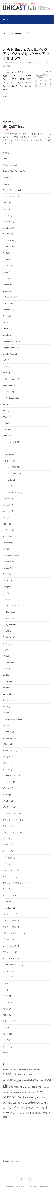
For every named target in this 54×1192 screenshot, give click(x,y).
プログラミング (9, 946)
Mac (15, 1087)
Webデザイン (8, 750)
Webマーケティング (13, 964)
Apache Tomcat (9, 196)
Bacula (6, 203)
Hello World (34, 1080)
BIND (12, 486)
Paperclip (7, 543)
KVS (5, 423)
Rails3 (5, 581)
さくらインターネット (12, 820)
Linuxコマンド (11, 442)
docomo (6, 278)
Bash (24, 1070)
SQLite (6, 669)
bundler (29, 1070)
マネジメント (8, 952)
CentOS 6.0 (9, 241)
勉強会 (5, 1009)
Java (5, 373)
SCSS (7, 266)
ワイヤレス (7, 990)
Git (4, 322)
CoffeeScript (11, 398)
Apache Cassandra (11, 190)
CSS (5, 259)
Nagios (6, 524)
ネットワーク (12, 473)
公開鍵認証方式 (39, 1113)
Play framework (11, 379)
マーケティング (9, 958)
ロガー (5, 983)
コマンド (8, 461)
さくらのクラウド (10, 813)
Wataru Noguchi (28, 63)
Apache (6, 184)
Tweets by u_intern (11, 1161)
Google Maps (8, 354)
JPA (4, 410)
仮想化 (5, 996)
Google (6, 335)
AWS (19, 1070)
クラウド (6, 845)
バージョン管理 (9, 920)
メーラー (6, 971)
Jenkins (6, 404)
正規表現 (6, 1040)
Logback (6, 499)
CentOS (6, 234)
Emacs (6, 291)
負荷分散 (8, 858)
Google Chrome (9, 347)
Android (6, 178)
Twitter (5, 706)
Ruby (5, 599)
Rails (5, 574)
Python (6, 568)
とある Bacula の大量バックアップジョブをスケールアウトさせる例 (26, 53)
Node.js (8, 392)
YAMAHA (8, 902)
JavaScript (7, 385)
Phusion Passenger (11, 555)
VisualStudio (8, 738)
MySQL (6, 518)
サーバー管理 (10, 467)
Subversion (7, 681)
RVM (7, 631)
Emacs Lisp (10, 297)
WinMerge (7, 795)
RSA (33, 1092)
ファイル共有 (13, 492)
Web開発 (6, 763)
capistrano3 (8, 228)
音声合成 (6, 1053)
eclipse (6, 285)
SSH (5, 675)
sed (31, 1098)
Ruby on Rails (10, 606)
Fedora (6, 316)
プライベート (8, 939)
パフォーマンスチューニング (15, 933)
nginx (28, 1087)
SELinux (8, 455)
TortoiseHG (7, 700)
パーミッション (18, 1113)
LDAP (5, 429)
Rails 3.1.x (10, 612)
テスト (5, 889)
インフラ (6, 839)
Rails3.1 (28, 1093)
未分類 (5, 1034)
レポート (6, 977)
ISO (4, 360)
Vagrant (6, 725)
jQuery (5, 417)
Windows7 (7, 788)
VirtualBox (7, 732)
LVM (6, 448)
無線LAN (8, 908)
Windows (6, 769)
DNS (10, 480)
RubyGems (7, 637)
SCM (5, 643)
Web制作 (6, 757)
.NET (5, 159)
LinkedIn (8, 662)
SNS (5, 656)
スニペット (7, 864)
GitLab (5, 329)
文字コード (7, 1021)
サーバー (6, 851)
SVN (5, 687)
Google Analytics (10, 341)
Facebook (7, 310)
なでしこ (6, 826)
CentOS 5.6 (22, 1075)
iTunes (5, 366)
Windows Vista (11, 776)
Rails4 (9, 618)
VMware (6, 744)
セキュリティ (8, 876)
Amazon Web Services (12, 171)
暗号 (5, 1027)
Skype (5, 650)
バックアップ (8, 914)
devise (5, 272)
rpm (4, 593)
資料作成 (6, 1046)
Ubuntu (6, 713)
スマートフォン (9, 870)
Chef (5, 253)
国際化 (5, 1015)
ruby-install (9, 624)
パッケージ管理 (9, 927)
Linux (5, 436)
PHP (5, 549)
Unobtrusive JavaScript (12, 719)
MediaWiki (7, 505)
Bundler (6, 215)
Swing (5, 694)
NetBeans (7, 530)
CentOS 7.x (9, 247)
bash (5, 209)
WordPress (7, 807)
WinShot (6, 801)
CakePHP (7, 222)
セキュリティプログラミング (15, 883)
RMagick (6, 587)
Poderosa (7, 562)
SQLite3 (36, 1098)
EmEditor (7, 303)
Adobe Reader (9, 165)
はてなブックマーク (11, 832)
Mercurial (7, 511)
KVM (7, 1002)
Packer (6, 536)
